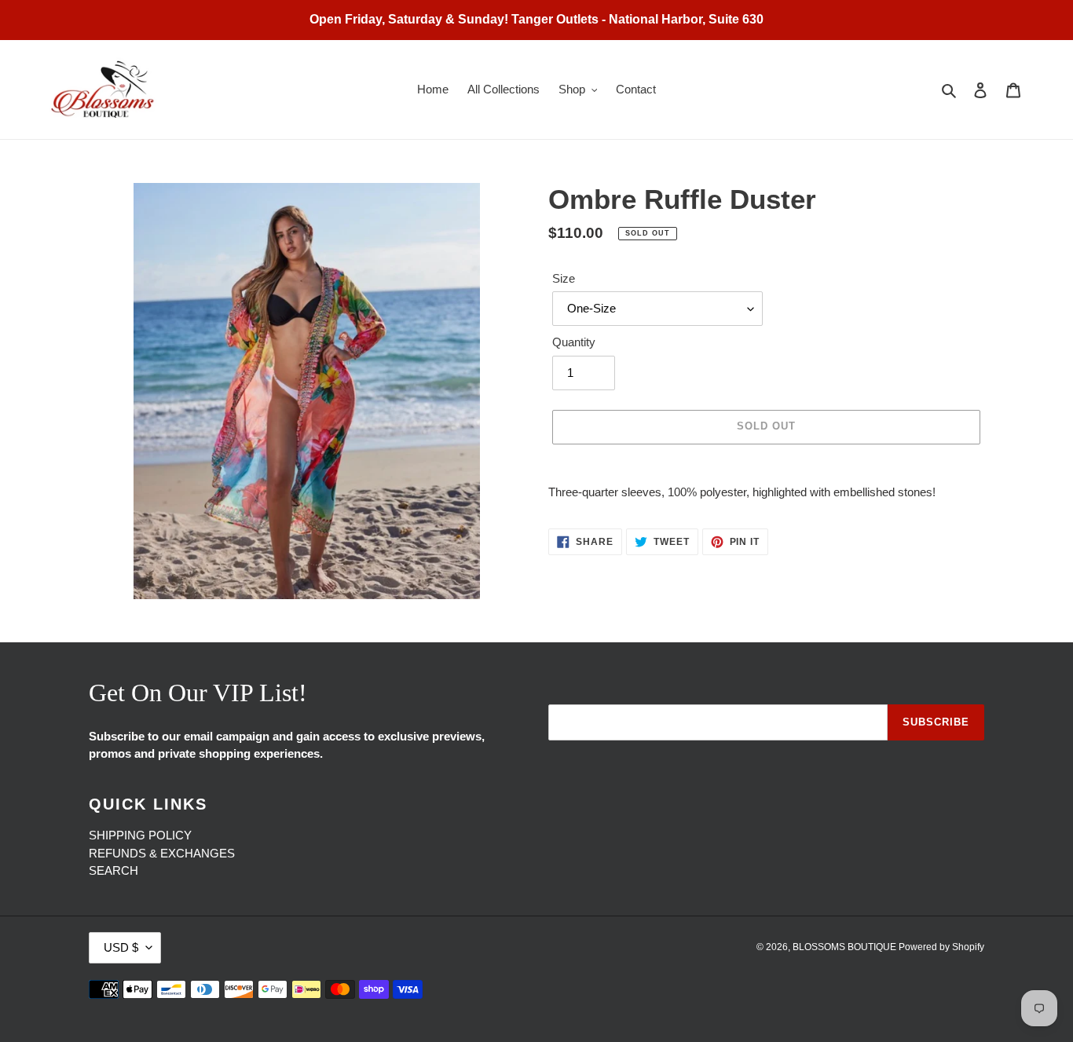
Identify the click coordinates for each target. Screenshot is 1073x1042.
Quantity (573, 342)
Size (563, 278)
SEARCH (113, 870)
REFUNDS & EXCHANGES (162, 853)
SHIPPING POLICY (140, 835)
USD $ (121, 947)
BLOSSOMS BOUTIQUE (846, 946)
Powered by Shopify (941, 946)
